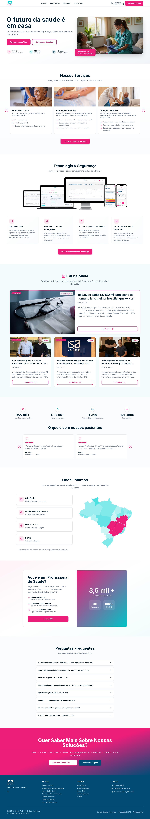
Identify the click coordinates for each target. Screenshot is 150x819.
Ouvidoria (112, 812)
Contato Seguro (102, 812)
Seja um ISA (78, 3)
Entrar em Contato (134, 3)
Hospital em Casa (47, 785)
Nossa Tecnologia (83, 788)
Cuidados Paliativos (48, 799)
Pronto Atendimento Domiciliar (52, 794)
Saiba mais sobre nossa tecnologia (75, 252)
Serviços (44, 3)
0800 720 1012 (119, 785)
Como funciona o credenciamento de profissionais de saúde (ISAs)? (65, 685)
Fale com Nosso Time (18, 42)
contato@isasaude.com (122, 788)
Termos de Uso (138, 812)
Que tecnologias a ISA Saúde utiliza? (53, 693)
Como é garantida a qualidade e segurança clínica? (59, 708)
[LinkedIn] (8, 791)
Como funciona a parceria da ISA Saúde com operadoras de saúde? (65, 663)
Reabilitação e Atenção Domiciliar (53, 788)
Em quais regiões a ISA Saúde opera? (53, 678)
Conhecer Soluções (90, 763)
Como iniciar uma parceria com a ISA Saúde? (56, 715)
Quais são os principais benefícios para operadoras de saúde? (63, 670)
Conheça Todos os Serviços (75, 141)
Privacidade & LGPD (124, 812)
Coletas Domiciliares (48, 797)
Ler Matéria (106, 329)
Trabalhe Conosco (83, 794)
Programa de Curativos (49, 802)
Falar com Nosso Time (61, 763)
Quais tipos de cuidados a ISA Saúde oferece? (57, 700)
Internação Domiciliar (49, 791)
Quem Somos (55, 3)
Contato (79, 797)
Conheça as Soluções (44, 42)
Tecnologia (67, 3)
